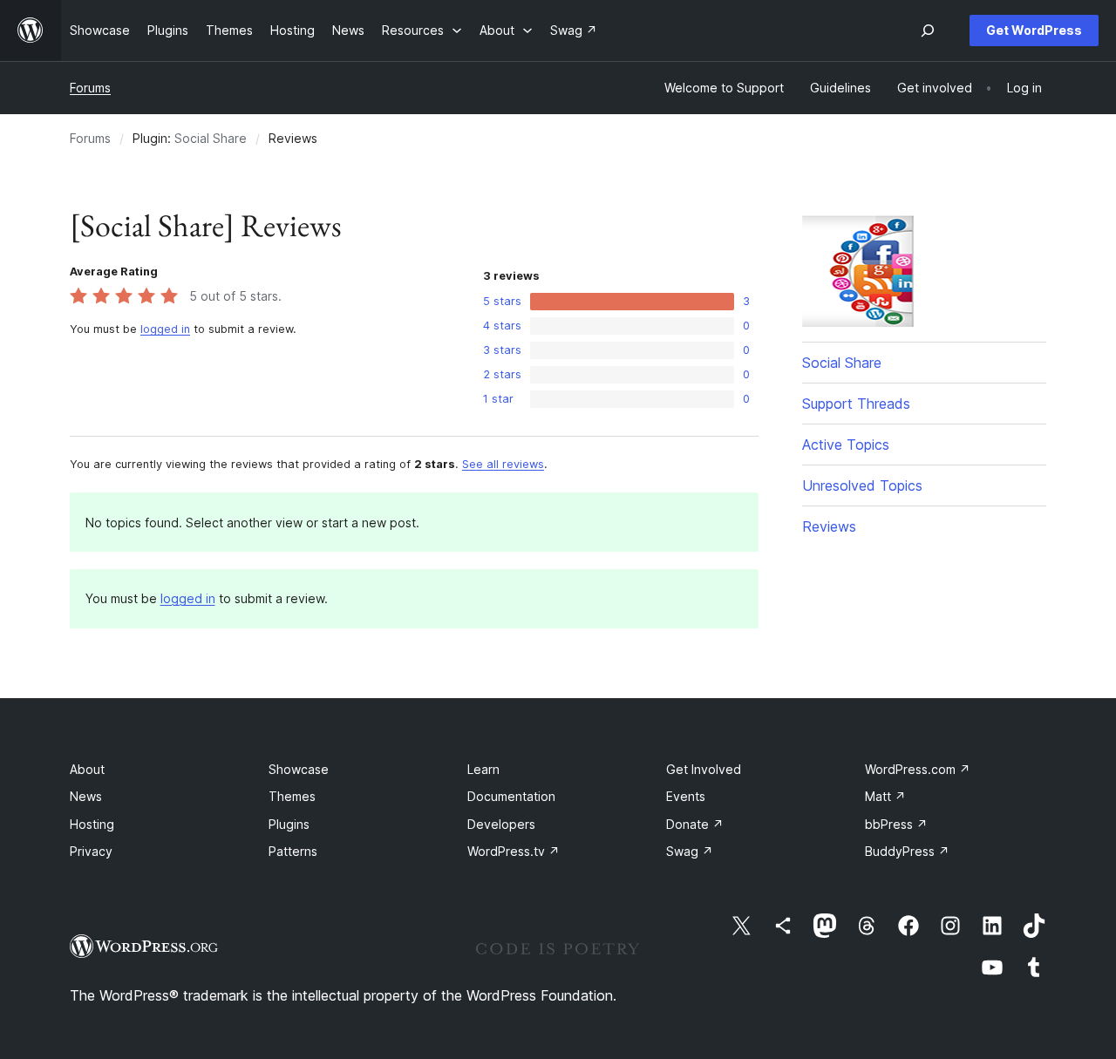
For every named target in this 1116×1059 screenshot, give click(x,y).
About (87, 769)
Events (685, 796)
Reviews (829, 526)
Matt (885, 796)
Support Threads (856, 403)
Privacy (91, 851)
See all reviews (503, 464)
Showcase (299, 769)
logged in (165, 329)
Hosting (92, 824)
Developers (501, 824)
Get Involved (703, 769)
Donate (695, 824)
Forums (90, 87)
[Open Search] (927, 30)
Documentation (511, 796)
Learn (483, 769)
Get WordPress (1034, 30)
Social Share (210, 138)
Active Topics (845, 444)
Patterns (293, 851)
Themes (292, 796)
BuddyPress (907, 851)
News (86, 796)
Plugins (289, 824)
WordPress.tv (513, 851)
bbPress (896, 824)
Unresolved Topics (862, 485)
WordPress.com (917, 769)
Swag (689, 851)
